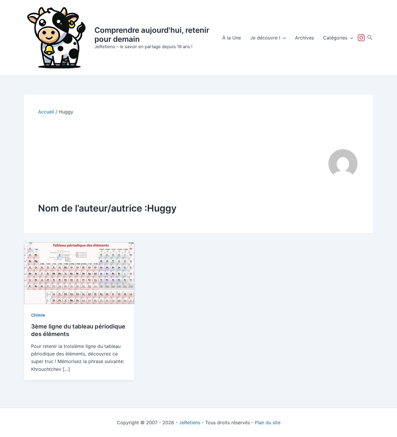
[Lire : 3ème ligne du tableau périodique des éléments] (79, 273)
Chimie (38, 315)
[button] (283, 37)
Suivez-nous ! (362, 37)
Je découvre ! (265, 38)
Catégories (335, 38)
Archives (304, 38)
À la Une (231, 38)
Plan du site (267, 422)
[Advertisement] (175, 158)
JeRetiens (189, 422)
